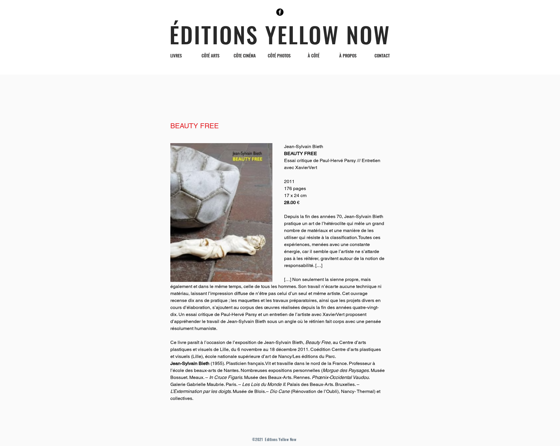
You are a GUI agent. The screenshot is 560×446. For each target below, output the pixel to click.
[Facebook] (280, 12)
